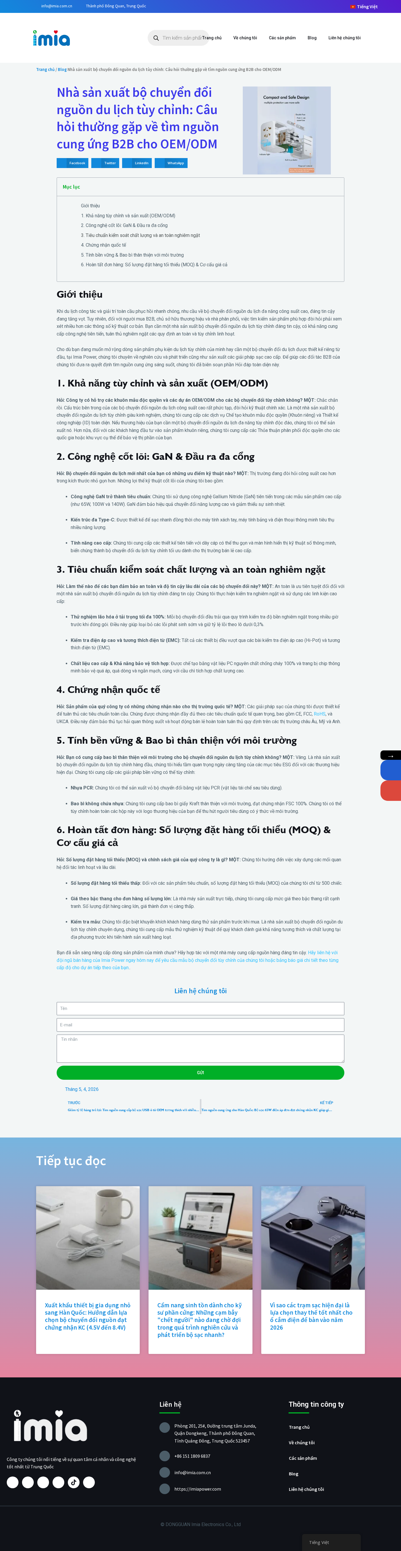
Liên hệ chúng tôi (344, 37)
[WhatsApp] (390, 770)
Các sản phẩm (282, 37)
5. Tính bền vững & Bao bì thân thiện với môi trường (132, 255)
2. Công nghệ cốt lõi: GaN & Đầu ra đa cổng (124, 225)
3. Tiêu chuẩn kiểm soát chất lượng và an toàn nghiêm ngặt (140, 235)
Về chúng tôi (245, 37)
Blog (312, 37)
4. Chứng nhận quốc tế (103, 245)
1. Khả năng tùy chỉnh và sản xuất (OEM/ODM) (128, 215)
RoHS (320, 714)
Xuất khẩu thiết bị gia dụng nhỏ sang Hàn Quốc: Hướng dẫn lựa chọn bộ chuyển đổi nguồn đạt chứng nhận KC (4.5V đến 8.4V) (88, 1316)
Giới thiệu (90, 206)
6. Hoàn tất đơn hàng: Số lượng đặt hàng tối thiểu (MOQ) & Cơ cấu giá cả (154, 264)
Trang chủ (212, 37)
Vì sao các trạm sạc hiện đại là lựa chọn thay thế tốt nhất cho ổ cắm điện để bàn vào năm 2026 (311, 1316)
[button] (72, 163)
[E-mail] (390, 790)
